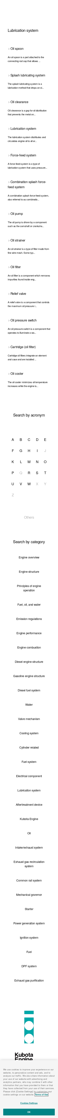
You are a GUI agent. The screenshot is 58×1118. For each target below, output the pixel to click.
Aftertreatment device (29, 804)
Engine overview (29, 557)
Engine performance (29, 633)
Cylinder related (29, 747)
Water (29, 704)
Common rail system (29, 880)
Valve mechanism (29, 719)
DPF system (29, 966)
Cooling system (29, 733)
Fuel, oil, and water (29, 604)
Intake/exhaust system (29, 847)
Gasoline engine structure (29, 676)
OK (28, 1112)
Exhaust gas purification (29, 980)
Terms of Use (41, 1094)
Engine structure (29, 571)
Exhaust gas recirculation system (29, 863)
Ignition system (29, 937)
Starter (29, 909)
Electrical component (29, 776)
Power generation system (29, 923)
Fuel (29, 952)
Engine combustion (29, 647)
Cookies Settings (29, 1103)
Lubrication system (29, 790)
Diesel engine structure (29, 661)
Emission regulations (29, 619)
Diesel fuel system (29, 690)
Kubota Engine (29, 819)
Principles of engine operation (29, 588)
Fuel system (29, 761)
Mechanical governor (29, 894)
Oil (29, 833)
